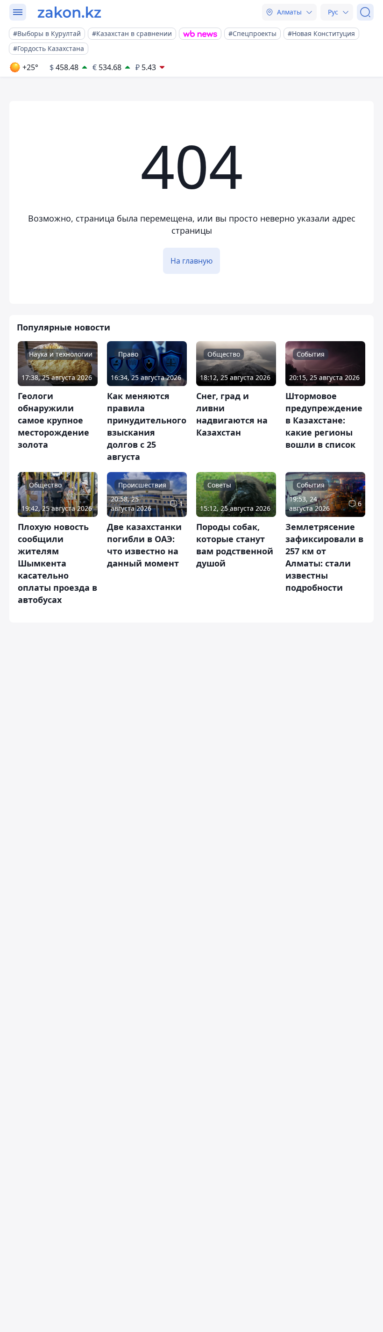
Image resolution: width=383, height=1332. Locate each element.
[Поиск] (365, 12)
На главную (191, 261)
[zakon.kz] (69, 12)
